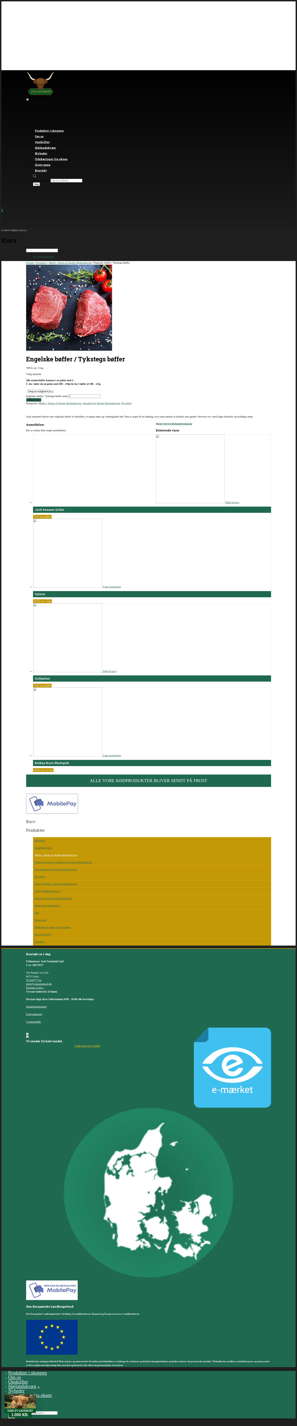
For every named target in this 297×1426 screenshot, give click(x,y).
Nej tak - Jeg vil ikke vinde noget (105, 761)
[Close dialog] (230, 662)
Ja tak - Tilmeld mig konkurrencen (106, 750)
